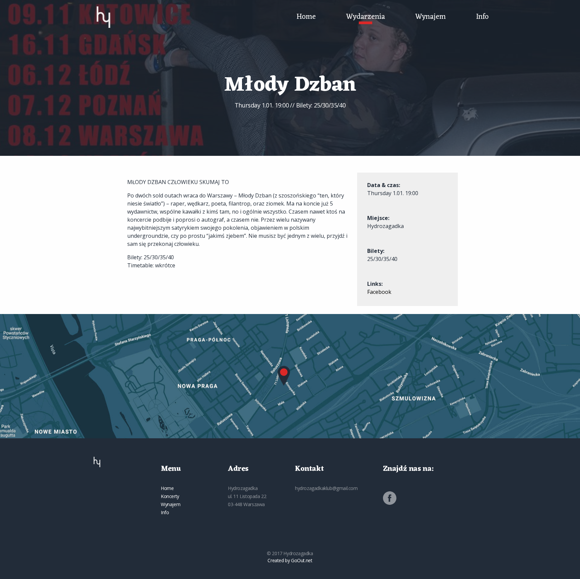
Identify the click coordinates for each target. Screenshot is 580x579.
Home (306, 17)
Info (482, 17)
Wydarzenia (365, 17)
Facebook (379, 292)
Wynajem (430, 17)
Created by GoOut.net (290, 560)
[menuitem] (103, 17)
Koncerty (170, 496)
